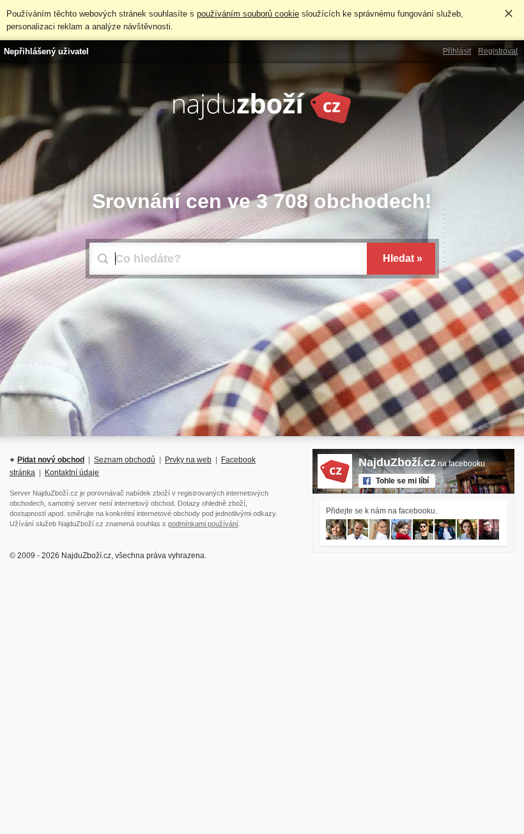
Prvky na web (188, 459)
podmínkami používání (203, 523)
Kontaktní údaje (72, 472)
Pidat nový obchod (50, 459)
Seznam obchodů (124, 459)
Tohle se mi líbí (402, 480)
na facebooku (421, 463)
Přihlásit (457, 51)
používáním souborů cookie (248, 14)
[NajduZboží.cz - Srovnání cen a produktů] (262, 121)
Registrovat (498, 51)
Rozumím (508, 13)
